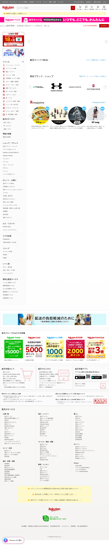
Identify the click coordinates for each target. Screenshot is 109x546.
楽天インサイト (79, 475)
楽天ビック (7, 442)
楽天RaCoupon (8, 458)
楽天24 (6, 439)
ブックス (60, 2)
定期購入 (5, 211)
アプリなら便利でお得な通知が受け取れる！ (88, 372)
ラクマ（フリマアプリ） (10, 230)
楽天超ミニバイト (80, 477)
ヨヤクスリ (78, 439)
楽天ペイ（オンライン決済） (12, 471)
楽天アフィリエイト (45, 472)
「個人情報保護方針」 (30, 401)
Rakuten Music (44, 493)
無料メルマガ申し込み (9, 378)
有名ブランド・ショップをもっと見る (92, 134)
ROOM (5, 254)
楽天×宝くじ (43, 450)
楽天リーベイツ (8, 454)
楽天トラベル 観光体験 (46, 437)
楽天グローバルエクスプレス (12, 462)
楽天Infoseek (43, 468)
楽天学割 (5, 214)
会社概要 (24, 544)
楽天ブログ (43, 476)
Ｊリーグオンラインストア (12, 460)
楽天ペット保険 (8, 499)
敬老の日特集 (7, 137)
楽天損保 (7, 490)
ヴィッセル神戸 (44, 499)
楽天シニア (78, 442)
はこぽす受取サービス (9, 288)
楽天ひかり (43, 465)
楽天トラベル (44, 435)
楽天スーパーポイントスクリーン (85, 469)
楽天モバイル (44, 463)
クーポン (5, 192)
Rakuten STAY (44, 441)
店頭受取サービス (8, 295)
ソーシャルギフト (8, 273)
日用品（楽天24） (8, 196)
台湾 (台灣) (78, 484)
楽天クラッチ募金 (80, 384)
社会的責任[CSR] (55, 544)
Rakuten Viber (44, 478)
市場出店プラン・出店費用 (47, 376)
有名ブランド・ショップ (10, 146)
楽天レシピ (78, 446)
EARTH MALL (7, 226)
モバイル (5, 2)
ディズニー (6, 158)
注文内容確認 (8, 387)
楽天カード (7, 469)
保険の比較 (7, 497)
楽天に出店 (97, 2)
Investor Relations (43, 544)
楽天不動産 (78, 456)
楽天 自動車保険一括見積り (12, 494)
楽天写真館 (78, 454)
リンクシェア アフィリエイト (48, 474)
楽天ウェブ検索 (44, 470)
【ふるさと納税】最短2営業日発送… (36, 180)
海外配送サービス (8, 298)
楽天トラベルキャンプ (46, 439)
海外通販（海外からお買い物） (12, 208)
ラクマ (6, 448)
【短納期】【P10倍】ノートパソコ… (61, 180)
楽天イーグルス (44, 497)
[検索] (73, 8)
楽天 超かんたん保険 (10, 496)
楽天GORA (43, 446)
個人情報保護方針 (82, 544)
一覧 (22, 62)
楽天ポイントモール (81, 467)
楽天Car (77, 450)
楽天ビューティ (79, 444)
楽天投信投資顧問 (9, 488)
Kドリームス (43, 454)
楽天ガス (77, 437)
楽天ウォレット (8, 486)
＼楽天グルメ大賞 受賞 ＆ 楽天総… (48, 180)
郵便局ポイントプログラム (10, 292)
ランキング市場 (7, 251)
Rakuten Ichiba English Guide (11, 374)
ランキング (13, 2)
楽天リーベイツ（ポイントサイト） (13, 189)
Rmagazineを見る (99, 253)
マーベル (5, 162)
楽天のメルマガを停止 (19, 387)
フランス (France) (80, 488)
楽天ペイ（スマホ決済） (11, 473)
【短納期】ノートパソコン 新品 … (73, 180)
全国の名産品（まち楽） (10, 242)
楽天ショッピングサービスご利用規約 (14, 383)
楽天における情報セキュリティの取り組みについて (70, 393)
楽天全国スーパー (9, 452)
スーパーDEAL (23, 2)
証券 (50, 2)
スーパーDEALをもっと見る (95, 60)
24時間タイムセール (9, 186)
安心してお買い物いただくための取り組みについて (70, 399)
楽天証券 (7, 484)
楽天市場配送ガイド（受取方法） (12, 380)
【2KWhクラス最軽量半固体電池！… (98, 180)
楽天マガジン (44, 489)
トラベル (38, 2)
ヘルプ (104, 2)
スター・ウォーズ (8, 165)
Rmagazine (6, 239)
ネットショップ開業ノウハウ (47, 380)
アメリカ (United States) (82, 486)
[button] (86, 8)
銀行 (54, 2)
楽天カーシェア (44, 444)
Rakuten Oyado (44, 442)
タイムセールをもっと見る (96, 193)
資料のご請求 (54, 374)
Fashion (31, 2)
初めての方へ (7, 372)
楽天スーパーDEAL (8, 183)
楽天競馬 (42, 452)
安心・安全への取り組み (10, 376)
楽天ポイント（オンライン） (47, 385)
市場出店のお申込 (44, 374)
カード (45, 2)
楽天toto (42, 448)
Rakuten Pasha (79, 471)
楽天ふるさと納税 (8, 202)
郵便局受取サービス (8, 285)
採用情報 (73, 544)
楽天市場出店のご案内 (45, 372)
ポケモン (5, 168)
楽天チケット (44, 491)
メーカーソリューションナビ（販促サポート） (52, 383)
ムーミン (5, 171)
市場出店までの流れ (45, 378)
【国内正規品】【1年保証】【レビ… (85, 180)
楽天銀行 (7, 482)
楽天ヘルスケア (79, 441)
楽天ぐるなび (79, 448)
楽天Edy (6, 475)
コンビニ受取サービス (9, 282)
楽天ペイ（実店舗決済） (46, 387)
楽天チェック (79, 473)
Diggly (5, 258)
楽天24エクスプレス (9, 199)
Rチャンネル (43, 485)
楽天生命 (7, 492)
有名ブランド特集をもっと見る (94, 226)
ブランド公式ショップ (9, 149)
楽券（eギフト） (8, 217)
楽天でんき (78, 435)
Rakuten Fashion (8, 155)
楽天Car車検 (79, 452)
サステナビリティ (80, 386)
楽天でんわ (43, 466)
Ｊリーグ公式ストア (8, 174)
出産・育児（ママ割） (9, 270)
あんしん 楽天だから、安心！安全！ (100, 401)
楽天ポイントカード (81, 465)
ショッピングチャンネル (10, 205)
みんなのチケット (45, 495)
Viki (41, 487)
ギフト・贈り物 (7, 267)
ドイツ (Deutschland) (81, 490)
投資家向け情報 (32, 544)
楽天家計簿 (78, 458)
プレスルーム (65, 544)
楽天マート (7, 450)
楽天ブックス (8, 435)
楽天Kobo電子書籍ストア (11, 437)
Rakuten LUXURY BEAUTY (11, 152)
